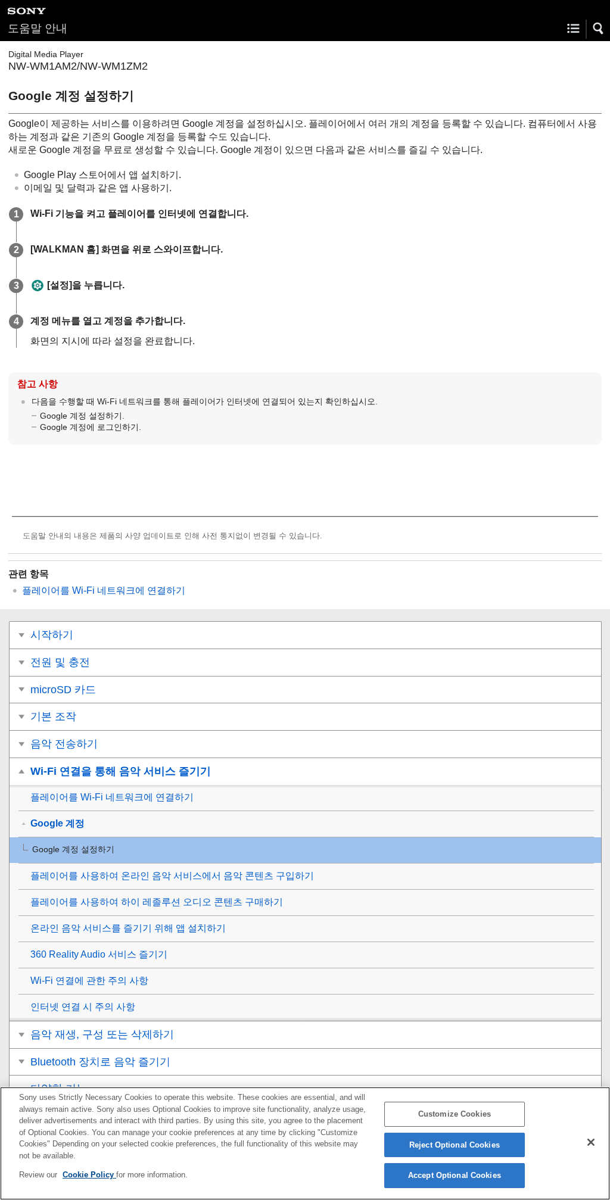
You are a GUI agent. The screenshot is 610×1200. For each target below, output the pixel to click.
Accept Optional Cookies (454, 1175)
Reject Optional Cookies (454, 1144)
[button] (598, 28)
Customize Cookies (454, 1113)
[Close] (591, 1142)
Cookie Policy (89, 1174)
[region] (305, 1143)
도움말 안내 (37, 28)
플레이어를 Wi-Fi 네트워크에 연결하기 (103, 590)
